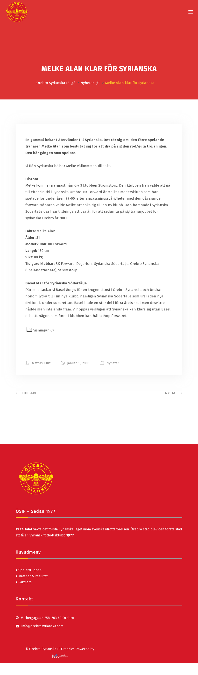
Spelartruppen (29, 570)
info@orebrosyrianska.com (42, 626)
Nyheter (112, 363)
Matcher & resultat (32, 576)
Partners (24, 582)
